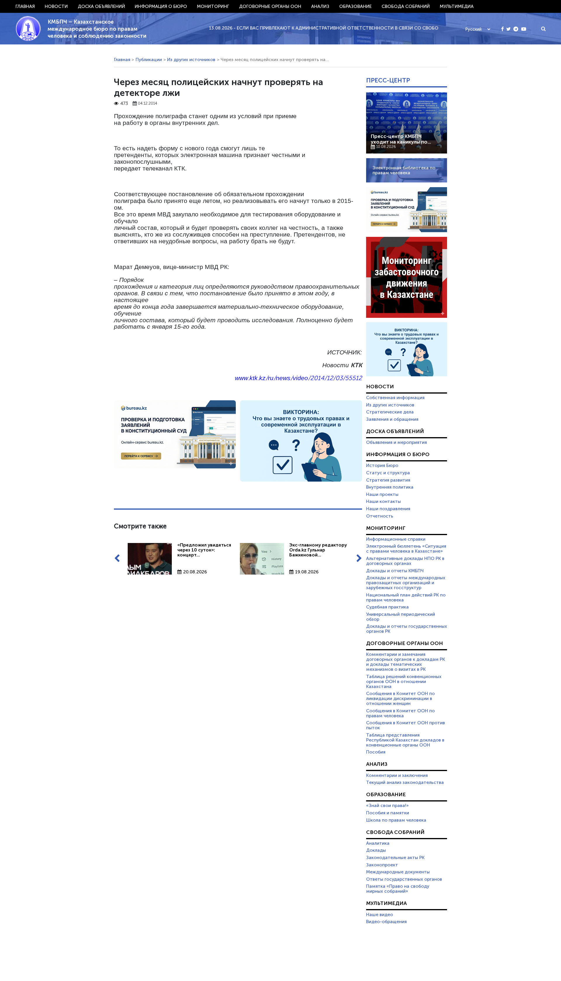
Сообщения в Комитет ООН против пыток (405, 725)
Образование (355, 6)
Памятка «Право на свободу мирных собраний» (397, 889)
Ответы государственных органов (404, 879)
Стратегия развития (388, 480)
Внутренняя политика (389, 487)
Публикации (149, 59)
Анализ (320, 6)
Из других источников (191, 59)
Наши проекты (382, 494)
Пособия (375, 752)
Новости (56, 6)
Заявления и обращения (392, 419)
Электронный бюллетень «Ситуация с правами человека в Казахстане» (406, 549)
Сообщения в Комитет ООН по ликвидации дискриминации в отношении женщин (400, 698)
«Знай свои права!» (387, 805)
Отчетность (379, 516)
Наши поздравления (388, 508)
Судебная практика (387, 607)
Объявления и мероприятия (396, 442)
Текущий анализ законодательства (405, 782)
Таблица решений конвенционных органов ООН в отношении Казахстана (403, 681)
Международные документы (398, 872)
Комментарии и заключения (397, 775)
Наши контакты (383, 501)
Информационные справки (395, 539)
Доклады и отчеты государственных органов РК (406, 629)
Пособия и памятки (387, 813)
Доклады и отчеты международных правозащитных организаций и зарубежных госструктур (405, 582)
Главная (25, 6)
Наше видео (379, 914)
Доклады (376, 850)
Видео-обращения (386, 921)
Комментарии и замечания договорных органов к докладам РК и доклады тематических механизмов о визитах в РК (405, 662)
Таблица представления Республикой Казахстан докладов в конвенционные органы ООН (405, 740)
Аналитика (377, 843)
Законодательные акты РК (395, 857)
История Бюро (382, 465)
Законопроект (382, 865)
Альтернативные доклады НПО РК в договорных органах (405, 561)
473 (124, 103)
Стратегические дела (390, 412)
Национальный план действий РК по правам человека (406, 597)
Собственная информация (395, 397)
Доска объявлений (101, 6)
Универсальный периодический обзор (400, 617)
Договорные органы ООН (270, 6)
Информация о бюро (161, 6)
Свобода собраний (406, 6)
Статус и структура (388, 472)
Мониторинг (213, 6)
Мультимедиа (457, 6)
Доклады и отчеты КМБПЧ (395, 570)
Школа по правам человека (396, 820)
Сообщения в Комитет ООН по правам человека (400, 713)
